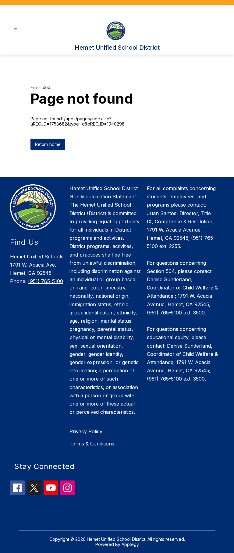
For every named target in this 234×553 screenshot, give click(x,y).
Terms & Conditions (91, 444)
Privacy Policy (85, 431)
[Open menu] (15, 30)
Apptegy (130, 544)
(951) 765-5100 (45, 281)
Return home (48, 144)
